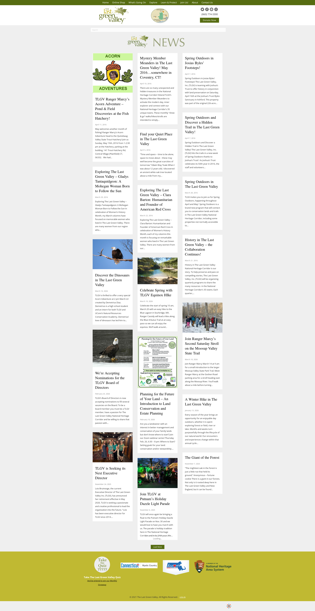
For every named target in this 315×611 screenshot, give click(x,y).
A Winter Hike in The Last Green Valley (201, 401)
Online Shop (118, 2)
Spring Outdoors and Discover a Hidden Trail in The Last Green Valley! (202, 124)
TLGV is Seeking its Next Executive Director (110, 473)
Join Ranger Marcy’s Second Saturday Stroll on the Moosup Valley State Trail (202, 345)
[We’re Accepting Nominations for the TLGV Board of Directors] (113, 348)
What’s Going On (137, 2)
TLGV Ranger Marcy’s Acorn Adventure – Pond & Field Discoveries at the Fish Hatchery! (112, 108)
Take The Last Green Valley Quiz (102, 577)
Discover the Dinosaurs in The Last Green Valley (112, 279)
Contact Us (207, 2)
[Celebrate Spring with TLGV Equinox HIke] (158, 271)
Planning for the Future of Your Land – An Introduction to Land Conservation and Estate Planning (157, 403)
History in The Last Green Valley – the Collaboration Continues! (199, 246)
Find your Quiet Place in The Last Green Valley (156, 138)
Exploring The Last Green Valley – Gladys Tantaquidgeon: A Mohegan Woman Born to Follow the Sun (112, 181)
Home (105, 2)
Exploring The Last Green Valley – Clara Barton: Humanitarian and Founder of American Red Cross (156, 199)
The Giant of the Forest (202, 457)
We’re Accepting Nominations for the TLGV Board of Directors (110, 380)
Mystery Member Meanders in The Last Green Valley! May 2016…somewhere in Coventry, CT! (156, 67)
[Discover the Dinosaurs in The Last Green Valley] (113, 254)
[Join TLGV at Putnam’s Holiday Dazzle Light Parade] (158, 473)
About (195, 2)
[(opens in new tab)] (139, 565)
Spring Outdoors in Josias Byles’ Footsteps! (199, 62)
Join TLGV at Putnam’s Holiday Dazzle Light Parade (155, 498)
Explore (153, 2)
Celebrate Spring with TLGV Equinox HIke (156, 292)
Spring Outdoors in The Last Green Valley (201, 184)
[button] (157, 547)
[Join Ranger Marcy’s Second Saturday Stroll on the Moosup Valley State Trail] (202, 318)
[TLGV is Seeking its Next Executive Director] (113, 447)
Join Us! (184, 2)
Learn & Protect (169, 2)
